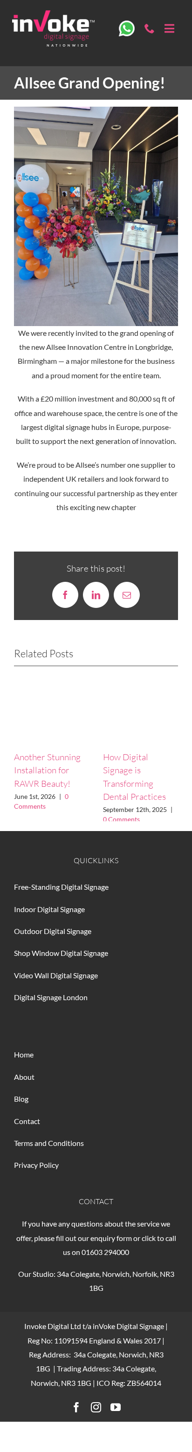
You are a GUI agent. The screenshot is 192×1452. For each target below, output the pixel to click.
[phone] (149, 28)
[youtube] (115, 1414)
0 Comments (121, 819)
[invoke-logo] (53, 13)
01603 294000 (105, 1258)
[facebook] (76, 1414)
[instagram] (96, 1414)
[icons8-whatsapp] (127, 24)
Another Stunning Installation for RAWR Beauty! (47, 770)
